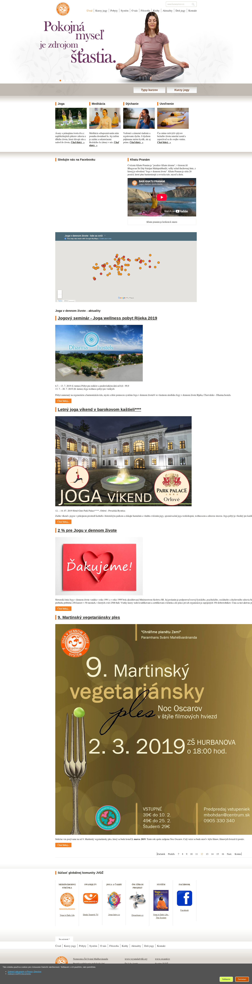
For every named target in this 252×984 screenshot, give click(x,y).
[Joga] (71, 127)
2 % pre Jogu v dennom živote (87, 530)
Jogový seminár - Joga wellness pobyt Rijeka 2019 (107, 318)
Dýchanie (132, 103)
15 (217, 853)
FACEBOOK (184, 884)
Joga (61, 103)
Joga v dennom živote (63, 10)
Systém (124, 10)
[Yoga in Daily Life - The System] (161, 909)
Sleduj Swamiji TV (90, 915)
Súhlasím (226, 979)
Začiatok (161, 853)
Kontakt (192, 10)
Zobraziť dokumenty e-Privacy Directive (24, 971)
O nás (135, 10)
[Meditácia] (105, 127)
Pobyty (114, 10)
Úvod (89, 10)
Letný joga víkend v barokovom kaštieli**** (99, 409)
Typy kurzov (149, 90)
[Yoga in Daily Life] (67, 910)
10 (191, 853)
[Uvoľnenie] (173, 127)
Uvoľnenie (167, 103)
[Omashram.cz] (137, 910)
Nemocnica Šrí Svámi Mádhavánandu (90, 958)
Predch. (171, 853)
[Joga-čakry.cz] (114, 909)
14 (212, 853)
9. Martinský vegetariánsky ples (89, 617)
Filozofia (145, 10)
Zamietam (242, 979)
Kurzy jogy (101, 10)
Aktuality (168, 10)
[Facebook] (184, 905)
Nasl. (229, 853)
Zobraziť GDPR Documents (19, 974)
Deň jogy (180, 10)
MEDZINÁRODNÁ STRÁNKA (67, 886)
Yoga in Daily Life (67, 915)
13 (207, 853)
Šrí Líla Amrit (131, 963)
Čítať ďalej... (63, 400)
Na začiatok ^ (64, 939)
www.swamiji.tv (162, 958)
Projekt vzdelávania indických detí (89, 963)
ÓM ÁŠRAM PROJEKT (137, 886)
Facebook (184, 910)
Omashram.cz (138, 915)
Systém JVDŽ (161, 963)
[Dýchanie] (139, 127)
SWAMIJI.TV (90, 884)
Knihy (156, 10)
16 (223, 853)
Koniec (238, 853)
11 (196, 853)
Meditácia (98, 103)
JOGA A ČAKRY (114, 884)
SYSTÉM (161, 884)
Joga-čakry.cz (114, 915)
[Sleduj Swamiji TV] (90, 909)
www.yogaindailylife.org (136, 958)
